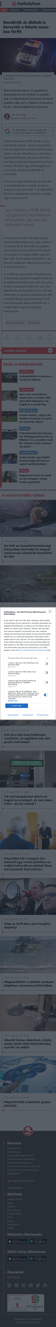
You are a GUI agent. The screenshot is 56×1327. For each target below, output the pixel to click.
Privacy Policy (42, 715)
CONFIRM (16, 706)
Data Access (28, 715)
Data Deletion (13, 715)
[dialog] (28, 663)
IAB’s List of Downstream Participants (31, 650)
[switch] (46, 663)
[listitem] (28, 658)
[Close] (50, 612)
